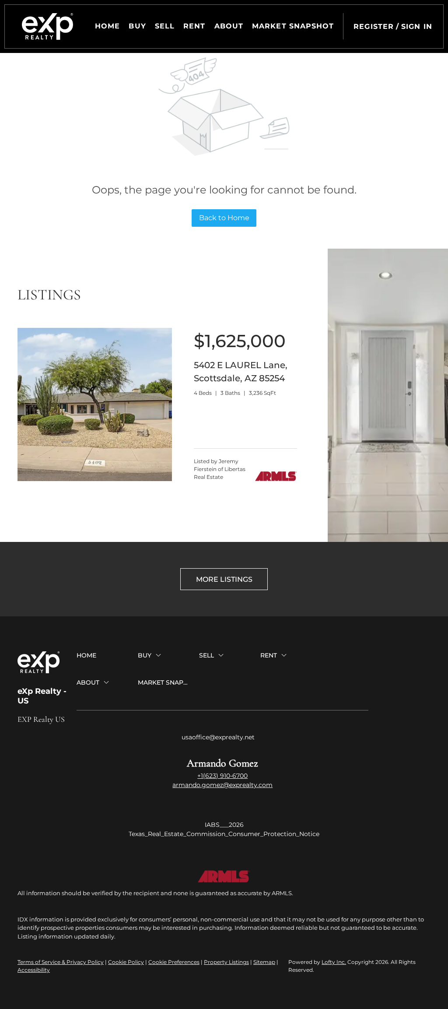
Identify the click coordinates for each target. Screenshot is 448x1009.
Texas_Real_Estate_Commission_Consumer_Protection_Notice (224, 834)
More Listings (224, 579)
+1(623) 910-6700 (222, 776)
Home (107, 26)
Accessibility (34, 970)
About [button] (229, 26)
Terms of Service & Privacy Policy (61, 962)
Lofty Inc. (334, 962)
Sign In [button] (416, 26)
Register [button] (374, 26)
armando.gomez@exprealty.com (222, 785)
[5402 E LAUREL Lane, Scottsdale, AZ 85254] (95, 479)
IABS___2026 (224, 825)
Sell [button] (165, 26)
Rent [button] (194, 26)
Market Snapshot (293, 26)
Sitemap (264, 962)
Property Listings (226, 962)
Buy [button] (137, 26)
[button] (47, 26)
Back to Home (224, 218)
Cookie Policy (126, 962)
